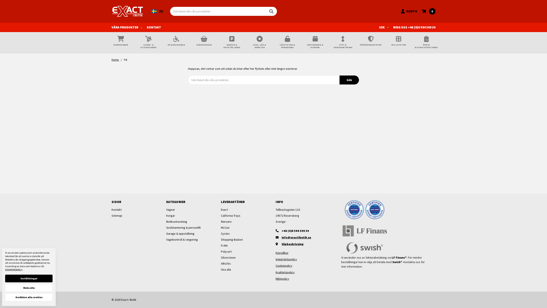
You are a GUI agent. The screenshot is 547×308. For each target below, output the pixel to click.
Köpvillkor (282, 253)
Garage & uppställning (180, 233)
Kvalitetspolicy (285, 272)
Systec (225, 233)
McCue (225, 228)
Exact (224, 210)
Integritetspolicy (286, 259)
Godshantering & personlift (183, 228)
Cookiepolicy (284, 266)
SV (161, 11)
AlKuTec (226, 263)
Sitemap (117, 216)
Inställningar (29, 278)
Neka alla (29, 287)
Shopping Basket (232, 239)
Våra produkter (125, 27)
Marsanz (226, 222)
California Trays (230, 216)
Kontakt (154, 27)
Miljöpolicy (282, 279)
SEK (382, 27)
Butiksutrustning (176, 222)
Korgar (170, 216)
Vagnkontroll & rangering (182, 239)
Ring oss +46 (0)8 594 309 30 (414, 27)
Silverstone (228, 257)
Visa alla (226, 269)
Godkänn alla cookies (29, 297)
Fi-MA (224, 245)
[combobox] (157, 11)
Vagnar (170, 210)
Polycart (226, 251)
